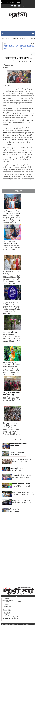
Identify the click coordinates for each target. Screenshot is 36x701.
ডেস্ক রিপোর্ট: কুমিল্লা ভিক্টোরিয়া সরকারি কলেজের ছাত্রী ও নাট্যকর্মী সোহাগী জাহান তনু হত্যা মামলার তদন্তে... (11, 369)
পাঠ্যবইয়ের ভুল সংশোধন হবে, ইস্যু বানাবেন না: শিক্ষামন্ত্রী (27, 46)
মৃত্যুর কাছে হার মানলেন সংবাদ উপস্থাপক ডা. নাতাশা (11, 46)
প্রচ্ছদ (4, 38)
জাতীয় (9, 38)
